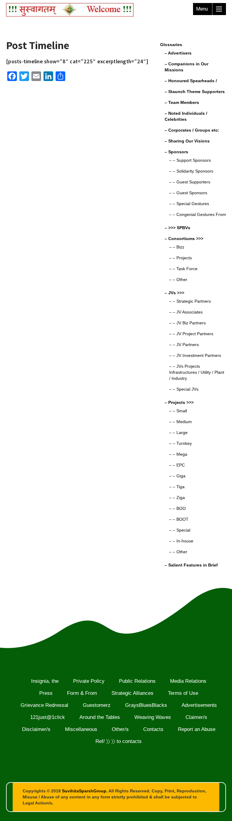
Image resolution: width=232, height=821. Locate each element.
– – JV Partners (184, 344)
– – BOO (177, 508)
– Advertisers (178, 53)
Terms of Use (183, 693)
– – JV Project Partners (191, 333)
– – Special (179, 530)
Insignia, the (45, 681)
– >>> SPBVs (177, 227)
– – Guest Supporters (189, 181)
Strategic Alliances (132, 693)
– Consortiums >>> (184, 238)
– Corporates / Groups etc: (192, 130)
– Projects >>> (179, 402)
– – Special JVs (183, 389)
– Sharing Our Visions (187, 141)
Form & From (82, 693)
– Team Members (182, 102)
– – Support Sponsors (190, 160)
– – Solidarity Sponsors (191, 171)
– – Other (178, 279)
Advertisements (199, 705)
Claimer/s (196, 717)
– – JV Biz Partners (187, 322)
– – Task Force (183, 268)
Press (46, 693)
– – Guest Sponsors (188, 192)
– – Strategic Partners (190, 301)
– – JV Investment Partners (195, 355)
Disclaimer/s (36, 729)
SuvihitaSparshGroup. (85, 790)
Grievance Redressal (44, 705)
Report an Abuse (196, 729)
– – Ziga (177, 497)
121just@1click (47, 717)
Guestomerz (97, 705)
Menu (202, 9)
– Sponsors (176, 151)
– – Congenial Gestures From (197, 214)
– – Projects (180, 257)
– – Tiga (177, 486)
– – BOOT (178, 519)
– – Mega (178, 454)
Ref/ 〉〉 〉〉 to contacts (118, 741)
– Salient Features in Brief (191, 565)
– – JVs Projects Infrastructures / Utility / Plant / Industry (196, 372)
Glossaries (171, 44)
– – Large (178, 432)
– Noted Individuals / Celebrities (186, 116)
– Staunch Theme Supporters (195, 91)
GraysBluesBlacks (146, 705)
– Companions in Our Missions (186, 66)
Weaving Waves (152, 717)
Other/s (120, 729)
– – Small (178, 410)
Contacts (153, 729)
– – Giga (177, 475)
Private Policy (89, 681)
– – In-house (181, 540)
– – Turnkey (180, 443)
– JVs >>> (174, 292)
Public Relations (137, 681)
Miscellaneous (81, 729)
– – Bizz (176, 247)
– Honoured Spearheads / (191, 80)
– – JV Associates (186, 312)
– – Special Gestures (189, 203)
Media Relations (188, 681)
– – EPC (177, 465)
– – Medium (180, 421)
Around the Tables (99, 717)
